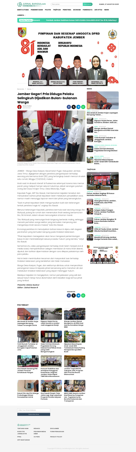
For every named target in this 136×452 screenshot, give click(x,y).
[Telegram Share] (78, 107)
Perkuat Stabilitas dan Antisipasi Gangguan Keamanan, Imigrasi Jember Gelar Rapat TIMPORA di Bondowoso (50, 372)
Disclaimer (54, 428)
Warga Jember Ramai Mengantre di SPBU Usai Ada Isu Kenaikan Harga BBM (73, 324)
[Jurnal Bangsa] (34, 4)
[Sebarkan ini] (69, 107)
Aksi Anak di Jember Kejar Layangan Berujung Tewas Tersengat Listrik (27, 323)
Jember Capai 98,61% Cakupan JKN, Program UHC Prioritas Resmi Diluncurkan (73, 371)
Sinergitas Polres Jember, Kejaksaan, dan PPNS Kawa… (105, 203)
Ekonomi (114, 145)
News (89, 89)
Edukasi (107, 145)
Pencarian (87, 4)
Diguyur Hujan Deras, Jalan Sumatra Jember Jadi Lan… (106, 121)
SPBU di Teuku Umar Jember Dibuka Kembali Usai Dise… (106, 230)
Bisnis (102, 145)
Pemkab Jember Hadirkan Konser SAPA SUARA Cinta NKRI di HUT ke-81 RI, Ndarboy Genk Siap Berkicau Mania (70, 20)
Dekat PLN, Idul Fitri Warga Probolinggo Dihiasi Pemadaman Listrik (28, 395)
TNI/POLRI (91, 169)
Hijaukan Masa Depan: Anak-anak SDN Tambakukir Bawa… (106, 162)
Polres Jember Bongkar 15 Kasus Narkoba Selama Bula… (105, 221)
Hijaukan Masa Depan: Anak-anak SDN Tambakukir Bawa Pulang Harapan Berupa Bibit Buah (74, 348)
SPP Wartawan (23, 440)
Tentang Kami (22, 428)
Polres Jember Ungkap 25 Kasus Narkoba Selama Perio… (100, 194)
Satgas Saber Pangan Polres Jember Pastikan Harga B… (104, 212)
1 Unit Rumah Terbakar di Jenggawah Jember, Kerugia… (104, 139)
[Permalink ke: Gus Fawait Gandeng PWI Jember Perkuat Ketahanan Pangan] (28, 361)
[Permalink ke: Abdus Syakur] (19, 107)
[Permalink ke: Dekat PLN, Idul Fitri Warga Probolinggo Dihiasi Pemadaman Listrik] (28, 386)
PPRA (19, 437)
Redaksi (37, 428)
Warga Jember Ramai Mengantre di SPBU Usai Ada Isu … (106, 130)
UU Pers (37, 437)
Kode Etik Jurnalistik (22, 433)
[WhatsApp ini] (83, 107)
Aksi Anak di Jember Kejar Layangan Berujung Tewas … (102, 114)
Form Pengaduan (57, 432)
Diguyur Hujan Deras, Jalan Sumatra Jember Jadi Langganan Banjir (50, 323)
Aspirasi (97, 145)
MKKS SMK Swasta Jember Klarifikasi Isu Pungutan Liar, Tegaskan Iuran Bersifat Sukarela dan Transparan (74, 397)
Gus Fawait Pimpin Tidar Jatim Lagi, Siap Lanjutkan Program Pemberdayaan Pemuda (51, 396)
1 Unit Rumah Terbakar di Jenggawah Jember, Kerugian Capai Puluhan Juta (27, 347)
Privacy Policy (56, 437)
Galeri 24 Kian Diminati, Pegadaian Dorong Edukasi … (105, 151)
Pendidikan (98, 158)
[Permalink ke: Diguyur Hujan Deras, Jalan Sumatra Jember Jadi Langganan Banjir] (51, 314)
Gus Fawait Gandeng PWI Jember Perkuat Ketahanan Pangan (27, 371)
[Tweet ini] (74, 107)
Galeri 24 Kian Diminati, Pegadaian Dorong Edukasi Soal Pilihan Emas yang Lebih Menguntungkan (51, 348)
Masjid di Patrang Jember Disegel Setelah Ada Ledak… (106, 238)
